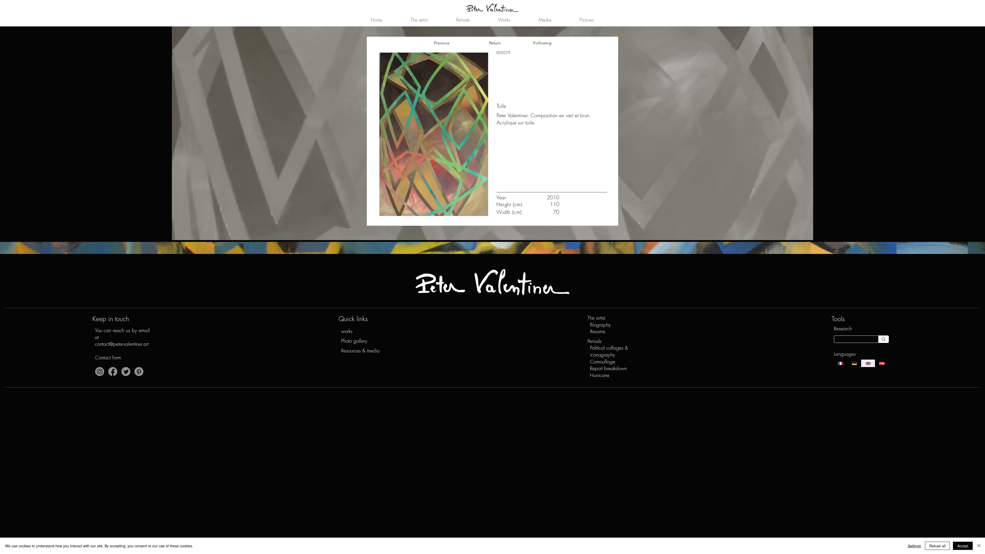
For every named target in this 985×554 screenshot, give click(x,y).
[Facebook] (112, 371)
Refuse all (937, 545)
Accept (962, 545)
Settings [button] (914, 545)
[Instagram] (99, 371)
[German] (854, 363)
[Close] (979, 546)
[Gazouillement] (125, 371)
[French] (841, 363)
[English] (868, 363)
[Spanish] (882, 363)
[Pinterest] (138, 371)
